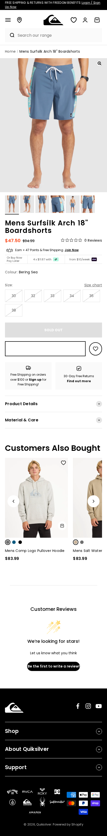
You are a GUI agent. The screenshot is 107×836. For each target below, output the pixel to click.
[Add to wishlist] (95, 348)
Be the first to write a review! (54, 666)
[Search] (10, 35)
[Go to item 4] (57, 204)
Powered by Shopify (68, 824)
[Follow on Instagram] (88, 706)
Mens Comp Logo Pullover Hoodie (35, 550)
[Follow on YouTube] (98, 706)
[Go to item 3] (42, 204)
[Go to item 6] (88, 204)
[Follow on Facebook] (77, 706)
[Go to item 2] (27, 204)
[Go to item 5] (73, 204)
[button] (8, 20)
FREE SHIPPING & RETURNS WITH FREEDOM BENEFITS (53, 4)
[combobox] (58, 35)
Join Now (72, 250)
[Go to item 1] (12, 204)
